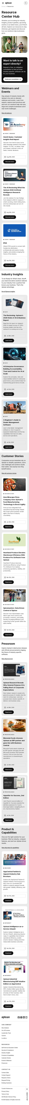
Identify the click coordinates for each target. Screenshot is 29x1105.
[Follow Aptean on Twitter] (21, 1017)
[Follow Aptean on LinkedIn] (24, 1017)
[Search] (25, 3)
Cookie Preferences (7, 1088)
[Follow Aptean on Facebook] (19, 1017)
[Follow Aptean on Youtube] (26, 1017)
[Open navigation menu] (3, 3)
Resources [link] (10, 6)
